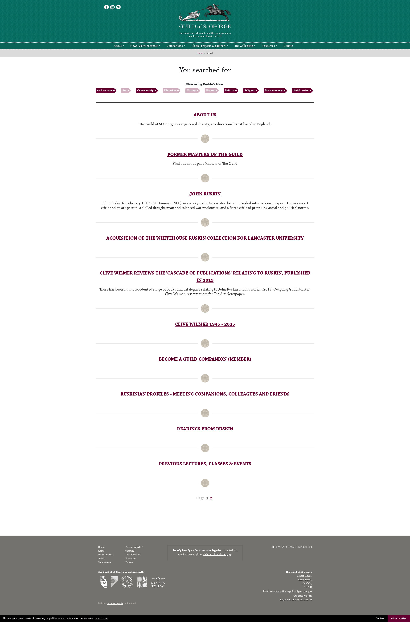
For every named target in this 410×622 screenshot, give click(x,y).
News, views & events (144, 46)
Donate (288, 46)
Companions (175, 46)
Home (200, 53)
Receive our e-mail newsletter (291, 547)
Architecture (104, 90)
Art (124, 90)
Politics (229, 90)
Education (170, 90)
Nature (210, 90)
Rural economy (274, 90)
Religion (249, 90)
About (118, 46)
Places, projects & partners (209, 46)
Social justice (300, 90)
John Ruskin (206, 36)
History (191, 90)
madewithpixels (115, 603)
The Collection (244, 46)
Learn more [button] (101, 618)
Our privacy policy (302, 595)
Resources (268, 46)
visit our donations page (217, 554)
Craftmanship (145, 90)
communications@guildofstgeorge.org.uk (291, 591)
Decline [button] (380, 618)
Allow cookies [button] (398, 618)
